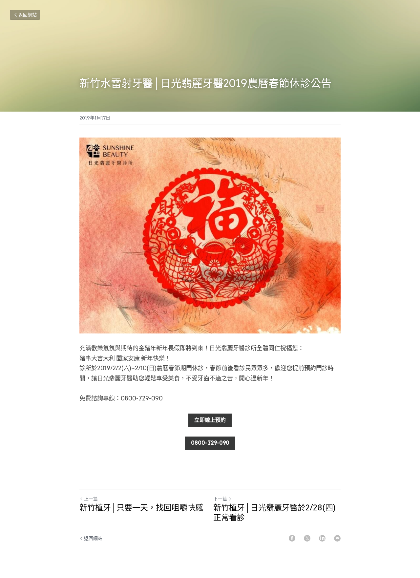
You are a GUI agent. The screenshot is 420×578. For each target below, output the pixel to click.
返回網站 (27, 14)
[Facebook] (292, 538)
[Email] (337, 538)
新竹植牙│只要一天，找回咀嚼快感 (141, 507)
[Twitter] (307, 538)
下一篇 (220, 499)
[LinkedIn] (322, 538)
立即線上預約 (210, 420)
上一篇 (91, 499)
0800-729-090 (210, 443)
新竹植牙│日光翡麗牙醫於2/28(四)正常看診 (274, 512)
